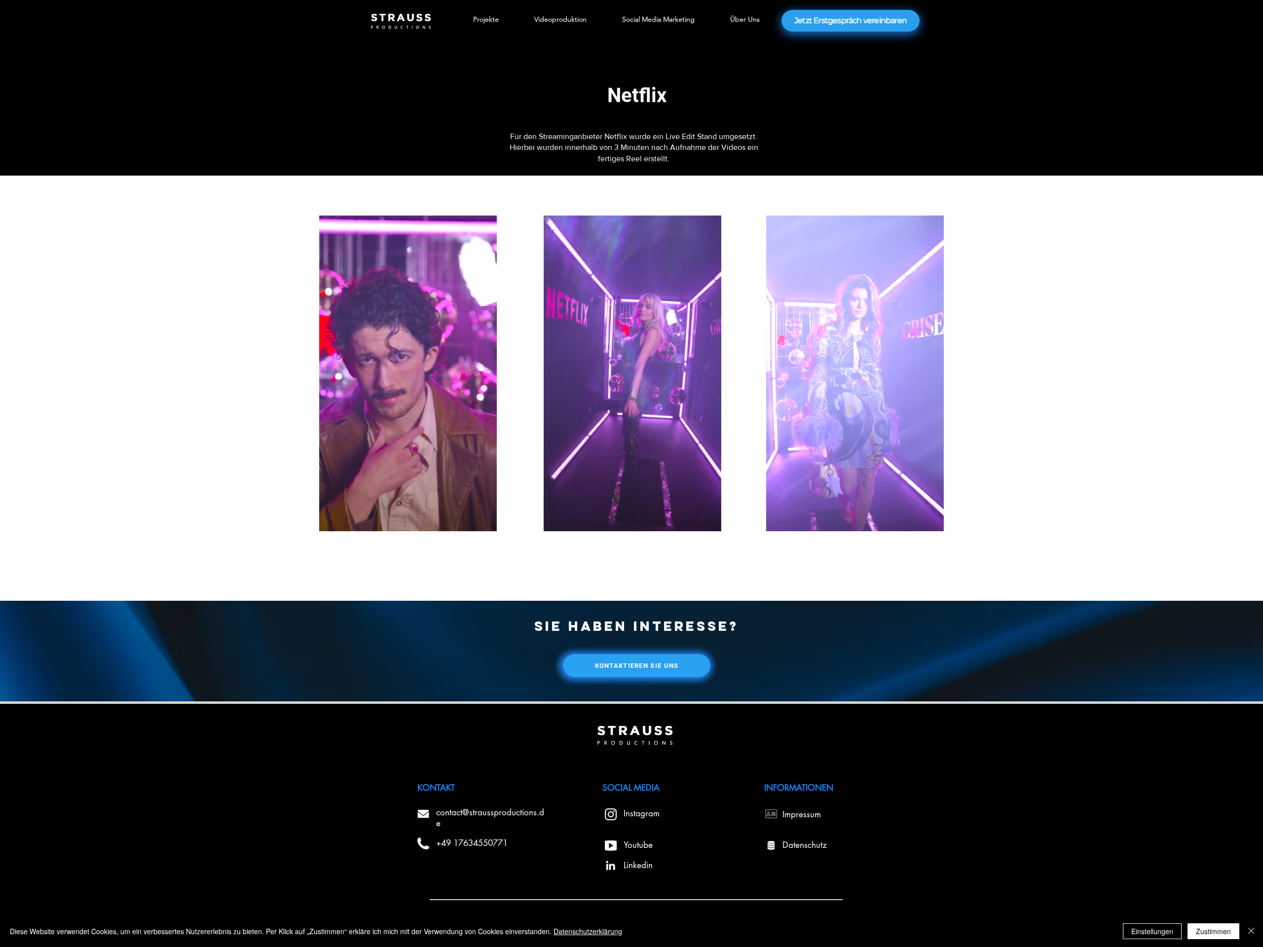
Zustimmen (1213, 931)
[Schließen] (1251, 931)
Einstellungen (1152, 931)
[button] (484, 520)
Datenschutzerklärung (588, 931)
